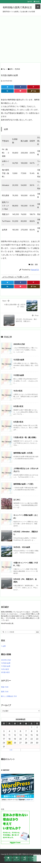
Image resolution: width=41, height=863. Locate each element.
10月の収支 (18, 391)
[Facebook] (20, 87)
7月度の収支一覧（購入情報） (25, 437)
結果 (3, 646)
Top (4, 69)
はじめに (16, 499)
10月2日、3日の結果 (21, 547)
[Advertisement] (20, 37)
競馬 (11, 69)
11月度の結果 (18, 375)
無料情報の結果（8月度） (23, 453)
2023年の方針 (19, 344)
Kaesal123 (35, 270)
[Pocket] (20, 91)
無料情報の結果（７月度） (23, 484)
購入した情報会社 (9, 696)
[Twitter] (7, 87)
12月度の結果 (18, 360)
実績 (18, 69)
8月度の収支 (18, 422)
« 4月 (10, 750)
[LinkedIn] (7, 91)
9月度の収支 (18, 406)
